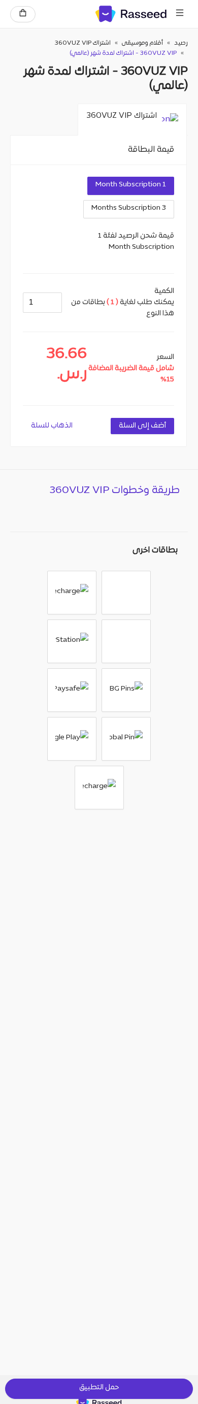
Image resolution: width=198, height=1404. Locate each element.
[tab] (132, 120)
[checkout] (23, 14)
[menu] (180, 14)
